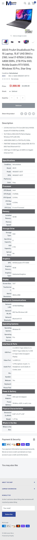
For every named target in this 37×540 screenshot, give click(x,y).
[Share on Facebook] (21, 113)
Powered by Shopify (8, 536)
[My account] (29, 3)
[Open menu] (3, 3)
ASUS (3, 76)
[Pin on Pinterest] (25, 113)
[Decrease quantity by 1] (12, 98)
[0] (33, 3)
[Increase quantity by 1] (23, 98)
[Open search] (25, 3)
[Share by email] (33, 113)
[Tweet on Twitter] (29, 113)
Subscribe (9, 514)
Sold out (18, 105)
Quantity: (5, 98)
